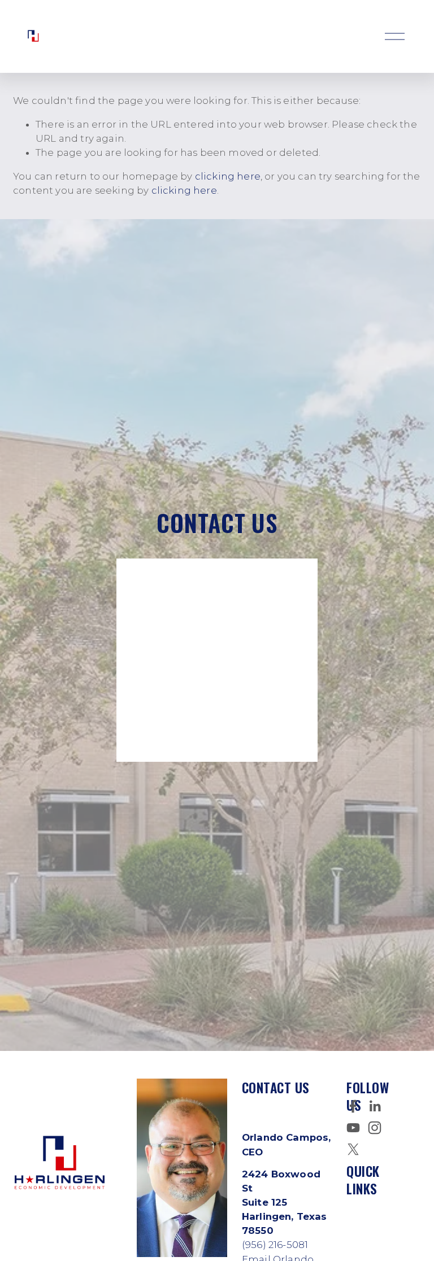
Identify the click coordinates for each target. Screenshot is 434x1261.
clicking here (228, 176)
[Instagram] (374, 1128)
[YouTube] (353, 1128)
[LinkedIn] (374, 1106)
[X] (353, 1149)
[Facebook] (353, 1106)
